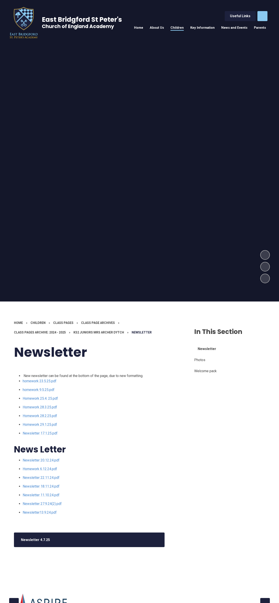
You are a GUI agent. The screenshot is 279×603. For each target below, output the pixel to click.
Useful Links (240, 16)
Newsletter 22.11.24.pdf (41, 478)
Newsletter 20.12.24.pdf (41, 460)
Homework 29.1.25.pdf (40, 424)
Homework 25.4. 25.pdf (40, 398)
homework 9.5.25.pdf (38, 390)
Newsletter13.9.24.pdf (40, 512)
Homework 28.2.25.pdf (40, 416)
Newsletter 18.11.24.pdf (41, 486)
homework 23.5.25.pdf (39, 381)
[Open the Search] (262, 16)
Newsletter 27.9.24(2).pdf (42, 504)
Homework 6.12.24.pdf (40, 469)
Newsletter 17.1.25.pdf (40, 433)
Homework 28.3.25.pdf (40, 407)
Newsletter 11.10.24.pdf (41, 495)
